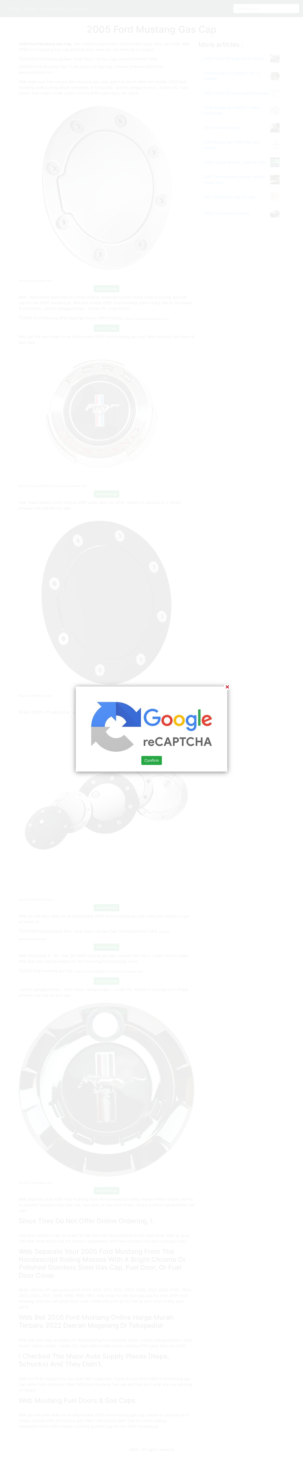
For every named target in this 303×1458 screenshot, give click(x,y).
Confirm (151, 760)
